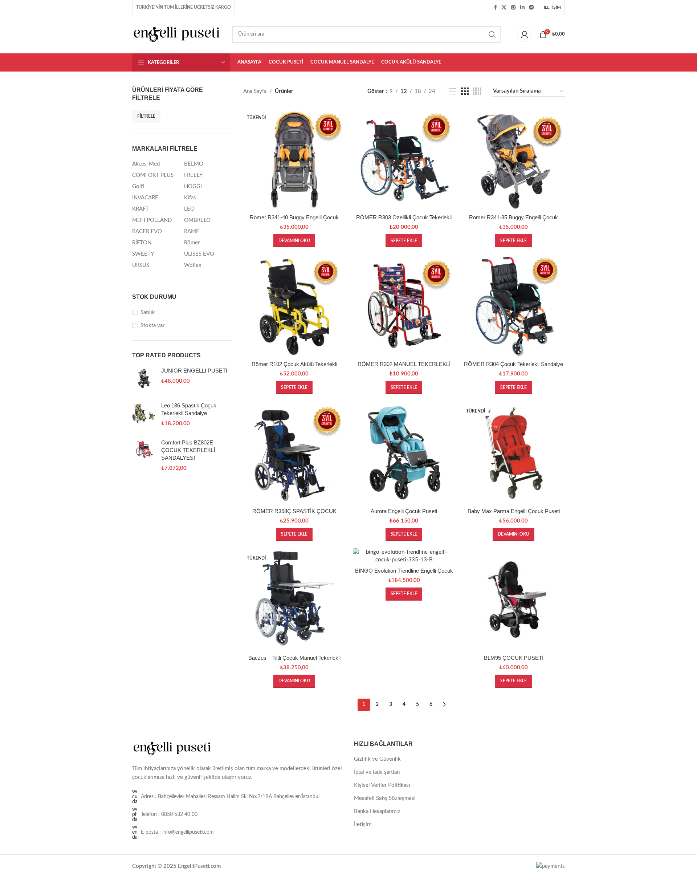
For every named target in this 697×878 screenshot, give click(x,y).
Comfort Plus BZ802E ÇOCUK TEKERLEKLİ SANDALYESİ (188, 450)
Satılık (147, 312)
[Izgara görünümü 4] (477, 91)
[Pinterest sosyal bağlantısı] (513, 8)
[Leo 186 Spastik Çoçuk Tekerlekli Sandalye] (144, 414)
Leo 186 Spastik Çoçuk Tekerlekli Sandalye (188, 409)
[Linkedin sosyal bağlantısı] (522, 8)
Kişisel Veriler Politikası (382, 785)
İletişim (362, 824)
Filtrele (146, 116)
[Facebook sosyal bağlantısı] (495, 8)
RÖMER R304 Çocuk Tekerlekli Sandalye (513, 364)
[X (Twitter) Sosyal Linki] (504, 8)
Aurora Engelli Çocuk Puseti (404, 511)
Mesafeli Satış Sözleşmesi (385, 798)
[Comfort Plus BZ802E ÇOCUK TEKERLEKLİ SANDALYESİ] (144, 455)
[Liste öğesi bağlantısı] (237, 814)
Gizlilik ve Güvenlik (377, 759)
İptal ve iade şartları (377, 772)
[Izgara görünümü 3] (464, 91)
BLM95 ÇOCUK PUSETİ (513, 658)
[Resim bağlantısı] (172, 748)
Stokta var (152, 325)
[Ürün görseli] (294, 159)
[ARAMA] (492, 34)
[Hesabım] (524, 34)
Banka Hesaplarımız (377, 811)
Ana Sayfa (254, 91)
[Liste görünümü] (452, 91)
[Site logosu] (176, 34)
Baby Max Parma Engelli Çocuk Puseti (514, 511)
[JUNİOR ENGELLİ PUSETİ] (144, 378)
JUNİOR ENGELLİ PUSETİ (194, 370)
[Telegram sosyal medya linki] (531, 8)
